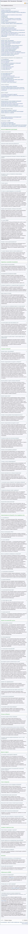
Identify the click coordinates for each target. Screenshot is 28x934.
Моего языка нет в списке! (6, 31)
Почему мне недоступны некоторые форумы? (10, 47)
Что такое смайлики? (5, 61)
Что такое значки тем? (5, 69)
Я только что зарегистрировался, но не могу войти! (11, 18)
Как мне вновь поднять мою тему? (7, 55)
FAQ (9, 1)
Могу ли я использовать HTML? (7, 60)
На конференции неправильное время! (8, 28)
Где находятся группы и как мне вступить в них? (10, 77)
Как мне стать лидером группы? (7, 78)
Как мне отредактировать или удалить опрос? (10, 46)
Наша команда (25, 923)
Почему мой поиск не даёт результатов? (9, 102)
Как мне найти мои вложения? (7, 118)
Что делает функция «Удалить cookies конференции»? (12, 23)
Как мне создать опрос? (5, 44)
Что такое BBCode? (5, 59)
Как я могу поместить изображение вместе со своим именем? (13, 32)
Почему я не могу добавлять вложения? (9, 49)
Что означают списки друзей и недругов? (9, 94)
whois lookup (3, 900)
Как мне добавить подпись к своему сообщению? (10, 43)
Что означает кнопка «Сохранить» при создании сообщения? (13, 52)
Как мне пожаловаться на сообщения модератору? (11, 51)
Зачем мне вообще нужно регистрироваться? (10, 11)
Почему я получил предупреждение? (8, 50)
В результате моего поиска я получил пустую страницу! (12, 103)
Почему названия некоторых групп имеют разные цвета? (12, 79)
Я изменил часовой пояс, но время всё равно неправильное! (13, 30)
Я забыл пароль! (4, 17)
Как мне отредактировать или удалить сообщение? (11, 41)
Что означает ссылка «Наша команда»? (9, 82)
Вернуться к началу (26, 143)
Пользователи (13, 1)
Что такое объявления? (5, 65)
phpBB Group (11, 877)
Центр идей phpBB (15, 888)
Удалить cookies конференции (13, 922)
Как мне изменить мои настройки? (7, 27)
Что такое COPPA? (4, 20)
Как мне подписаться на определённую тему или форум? (12, 111)
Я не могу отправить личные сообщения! (9, 86)
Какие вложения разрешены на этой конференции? (11, 117)
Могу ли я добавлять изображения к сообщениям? (11, 63)
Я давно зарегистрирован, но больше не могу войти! (11, 19)
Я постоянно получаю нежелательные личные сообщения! (12, 87)
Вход (27, 3)
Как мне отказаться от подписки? (7, 112)
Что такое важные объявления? (7, 64)
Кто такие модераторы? (6, 74)
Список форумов (3, 1)
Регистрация (19, 1)
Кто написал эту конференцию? (7, 122)
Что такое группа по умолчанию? (7, 80)
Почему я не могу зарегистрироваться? (8, 22)
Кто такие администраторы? (6, 73)
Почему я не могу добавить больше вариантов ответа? (11, 45)
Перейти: (2, 920)
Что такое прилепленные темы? (7, 66)
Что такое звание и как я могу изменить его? (9, 33)
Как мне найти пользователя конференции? (9, 104)
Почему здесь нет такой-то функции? (8, 123)
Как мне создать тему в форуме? (7, 40)
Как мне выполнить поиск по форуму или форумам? (11, 101)
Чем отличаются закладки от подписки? (9, 110)
